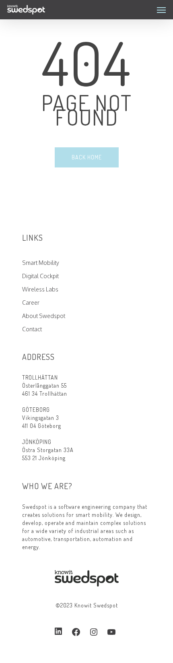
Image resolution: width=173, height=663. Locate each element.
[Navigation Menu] (161, 10)
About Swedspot (43, 315)
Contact (32, 329)
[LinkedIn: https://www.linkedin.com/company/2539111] (58, 631)
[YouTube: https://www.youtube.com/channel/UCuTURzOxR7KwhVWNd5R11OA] (111, 632)
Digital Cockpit (40, 276)
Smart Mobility (40, 262)
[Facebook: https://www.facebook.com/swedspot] (76, 632)
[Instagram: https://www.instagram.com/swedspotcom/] (93, 632)
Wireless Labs (40, 289)
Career (30, 302)
